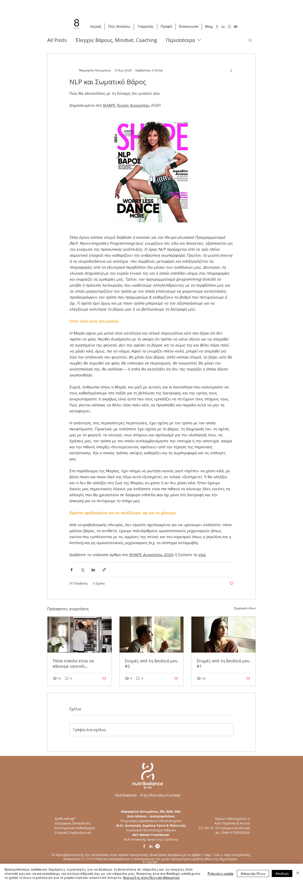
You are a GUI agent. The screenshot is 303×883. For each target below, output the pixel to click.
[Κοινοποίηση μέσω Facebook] (71, 570)
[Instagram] (229, 26)
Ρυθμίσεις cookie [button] (220, 873)
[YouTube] (235, 26)
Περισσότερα (180, 40)
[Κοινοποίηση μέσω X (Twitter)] (82, 570)
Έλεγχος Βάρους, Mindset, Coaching (116, 40)
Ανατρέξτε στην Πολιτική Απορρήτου (151, 877)
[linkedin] (151, 846)
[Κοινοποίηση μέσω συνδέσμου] (104, 570)
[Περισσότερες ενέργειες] (231, 70)
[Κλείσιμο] (297, 873)
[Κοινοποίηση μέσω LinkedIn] (93, 570)
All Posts (57, 40)
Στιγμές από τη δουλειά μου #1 (223, 663)
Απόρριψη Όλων (253, 873)
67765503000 (240, 832)
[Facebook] (217, 26)
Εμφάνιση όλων (245, 608)
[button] (250, 40)
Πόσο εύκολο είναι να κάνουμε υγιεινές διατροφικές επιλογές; (74, 663)
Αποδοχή (282, 873)
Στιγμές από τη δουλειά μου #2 (151, 663)
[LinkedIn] (223, 26)
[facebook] (144, 846)
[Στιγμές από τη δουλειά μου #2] (152, 635)
